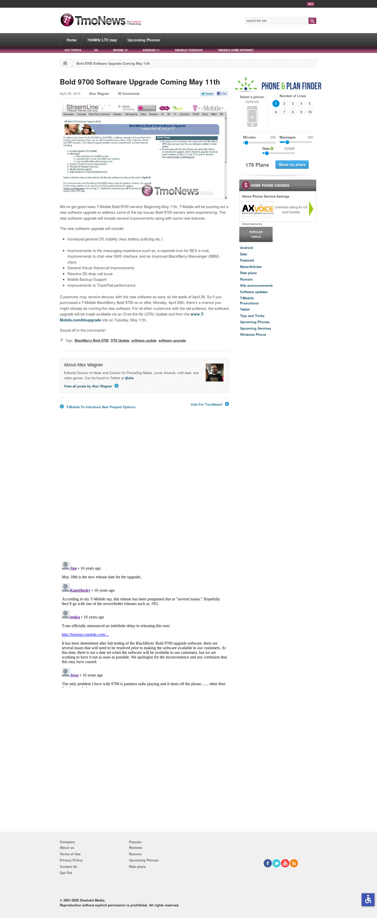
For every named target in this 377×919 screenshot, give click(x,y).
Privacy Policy (71, 860)
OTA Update (120, 340)
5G (96, 50)
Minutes (249, 137)
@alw (129, 377)
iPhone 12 (120, 50)
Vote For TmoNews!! (209, 404)
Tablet (245, 309)
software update (143, 340)
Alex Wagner (99, 93)
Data (243, 254)
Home (72, 39)
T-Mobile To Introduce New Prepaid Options (97, 407)
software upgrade (172, 340)
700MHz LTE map (102, 39)
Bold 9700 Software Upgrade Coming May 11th (140, 81)
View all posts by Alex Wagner (91, 386)
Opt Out (66, 872)
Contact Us (68, 866)
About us (67, 847)
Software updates (253, 291)
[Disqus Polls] (144, 490)
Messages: (296, 137)
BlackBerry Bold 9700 (91, 340)
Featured (247, 260)
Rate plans (248, 272)
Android (246, 247)
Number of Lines (293, 95)
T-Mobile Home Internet (236, 50)
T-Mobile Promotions (249, 300)
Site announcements (256, 285)
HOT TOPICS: (73, 50)
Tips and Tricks (252, 315)
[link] (257, 209)
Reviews (135, 847)
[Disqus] (144, 623)
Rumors (246, 279)
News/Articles (251, 266)
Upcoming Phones (143, 39)
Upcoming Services (255, 328)
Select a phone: (252, 99)
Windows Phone (253, 334)
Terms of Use (70, 853)
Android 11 (151, 50)
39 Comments (129, 93)
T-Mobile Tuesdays (189, 50)
